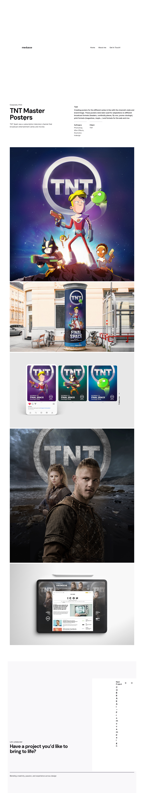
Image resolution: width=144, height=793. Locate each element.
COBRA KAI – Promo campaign (117, 716)
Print (20, 105)
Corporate (14, 105)
